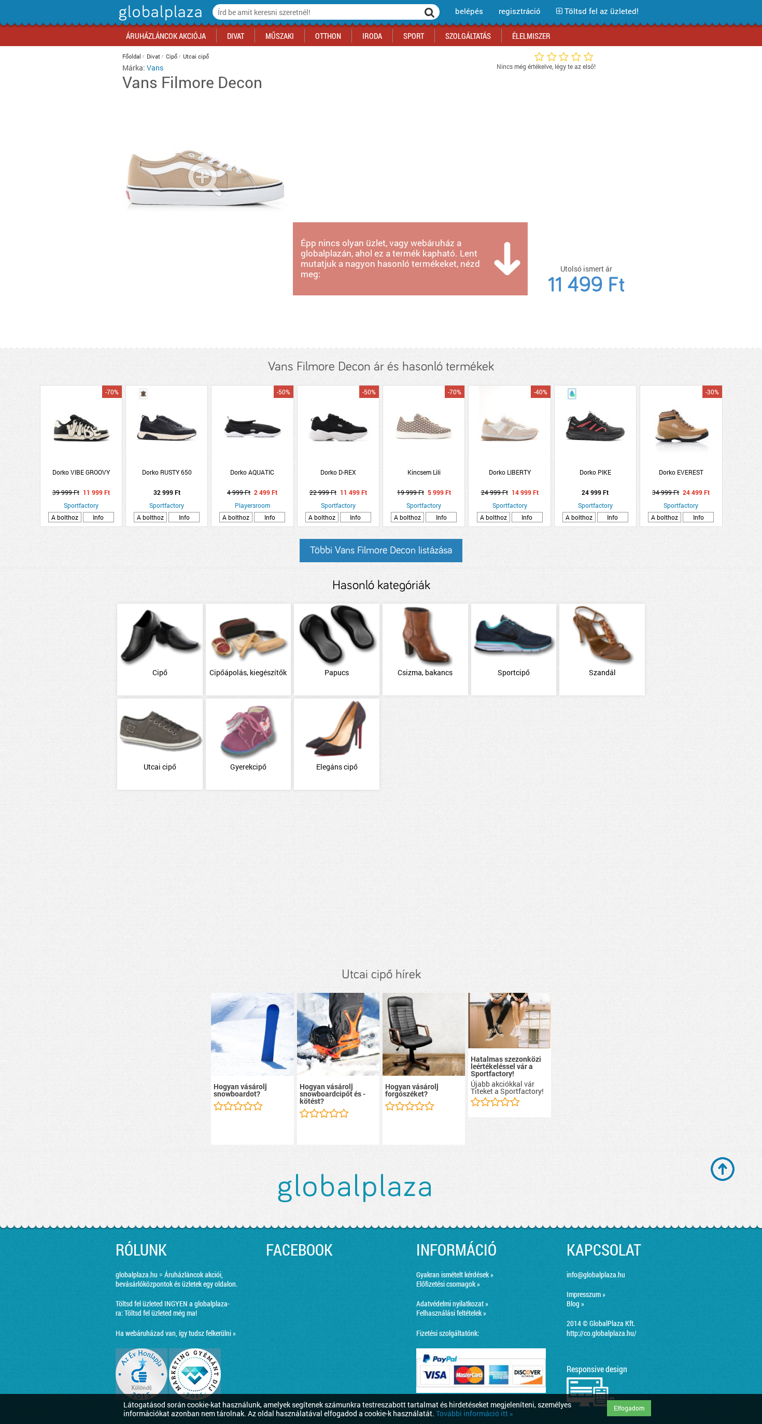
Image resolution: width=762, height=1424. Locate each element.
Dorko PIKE (595, 472)
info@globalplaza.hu (596, 1274)
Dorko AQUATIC (252, 472)
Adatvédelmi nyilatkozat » (452, 1303)
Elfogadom (629, 1408)
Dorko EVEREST (681, 472)
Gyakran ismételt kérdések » (454, 1274)
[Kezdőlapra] (158, 20)
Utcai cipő (196, 56)
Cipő (171, 56)
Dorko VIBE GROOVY (81, 472)
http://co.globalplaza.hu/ (602, 1333)
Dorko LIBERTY (510, 472)
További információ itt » (474, 1413)
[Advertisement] (381, 879)
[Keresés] (430, 12)
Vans (155, 68)
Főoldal (131, 56)
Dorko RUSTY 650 (167, 472)
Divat (153, 56)
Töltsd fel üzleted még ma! (160, 1313)
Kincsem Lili (424, 472)
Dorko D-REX (338, 472)
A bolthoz (64, 517)
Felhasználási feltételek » (451, 1313)
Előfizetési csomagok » (448, 1284)
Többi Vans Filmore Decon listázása (381, 550)
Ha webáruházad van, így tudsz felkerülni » (176, 1333)
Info (98, 517)
